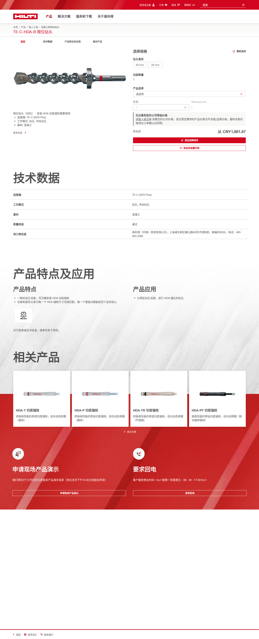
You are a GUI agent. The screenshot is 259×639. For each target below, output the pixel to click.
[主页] (25, 16)
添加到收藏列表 (191, 148)
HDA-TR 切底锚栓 (146, 410)
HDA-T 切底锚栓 (27, 410)
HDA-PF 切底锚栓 (204, 410)
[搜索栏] (243, 5)
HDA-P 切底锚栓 (86, 410)
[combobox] (223, 5)
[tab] (23, 41)
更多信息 (17, 132)
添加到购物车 (191, 140)
